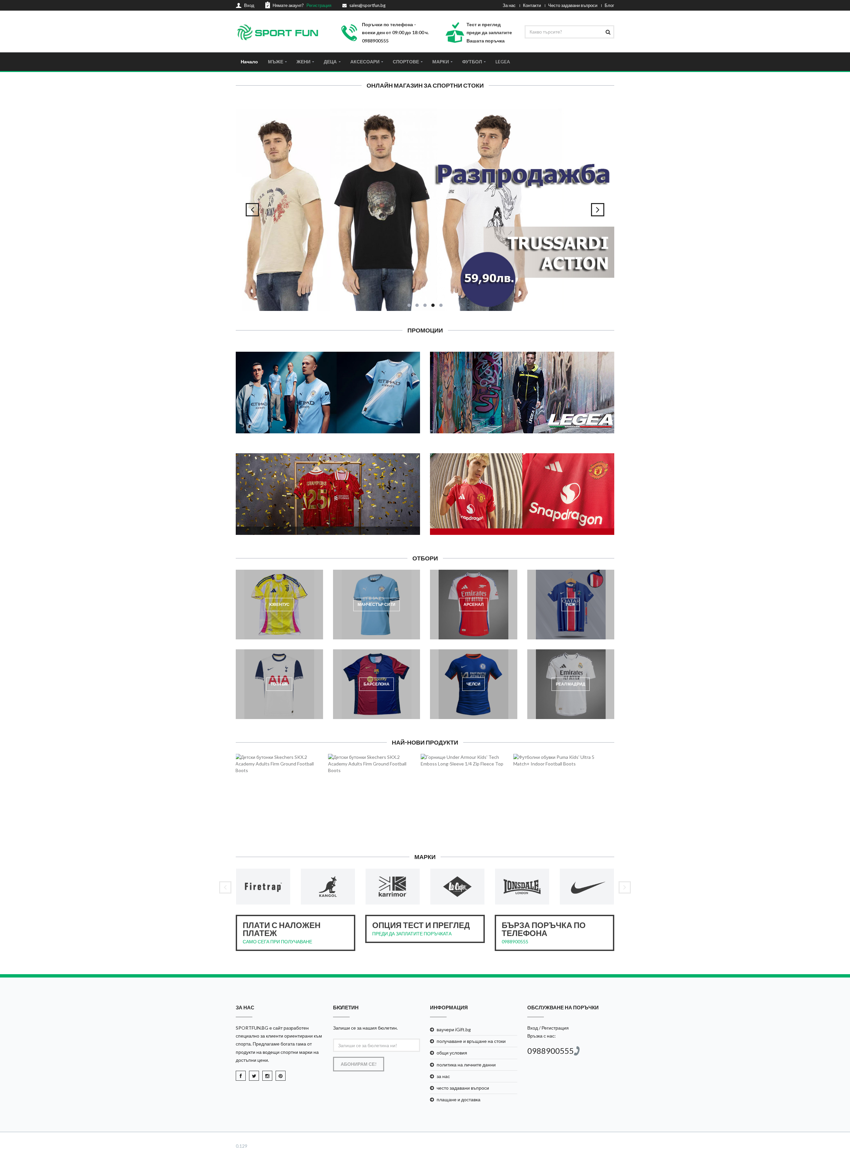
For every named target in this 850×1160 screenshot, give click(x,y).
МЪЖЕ (275, 61)
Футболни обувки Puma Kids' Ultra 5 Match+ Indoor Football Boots (558, 779)
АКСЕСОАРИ (365, 61)
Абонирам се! (359, 1064)
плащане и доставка (458, 1099)
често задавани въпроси (463, 1088)
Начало (249, 61)
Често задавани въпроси (572, 5)
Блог (609, 5)
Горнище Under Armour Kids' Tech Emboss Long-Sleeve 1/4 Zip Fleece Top (465, 779)
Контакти (532, 5)
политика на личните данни (466, 1064)
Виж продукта (284, 802)
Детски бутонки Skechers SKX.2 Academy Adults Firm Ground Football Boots (280, 779)
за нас (443, 1076)
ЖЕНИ (303, 61)
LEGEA (502, 61)
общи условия (452, 1052)
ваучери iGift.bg (454, 1029)
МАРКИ (440, 61)
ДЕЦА (330, 61)
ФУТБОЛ (472, 61)
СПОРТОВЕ (406, 61)
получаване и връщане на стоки (471, 1041)
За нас (509, 5)
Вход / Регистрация (548, 1028)
